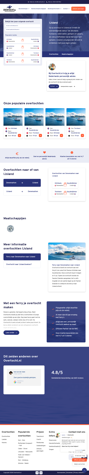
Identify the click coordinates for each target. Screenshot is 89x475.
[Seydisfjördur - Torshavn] (34, 123)
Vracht (39, 439)
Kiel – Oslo (21, 440)
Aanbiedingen (41, 445)
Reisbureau (40, 442)
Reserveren (52, 440)
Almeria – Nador (23, 463)
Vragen (51, 449)
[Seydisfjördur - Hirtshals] (55, 123)
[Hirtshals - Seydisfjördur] (13, 123)
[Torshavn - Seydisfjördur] (76, 123)
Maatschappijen (67, 54)
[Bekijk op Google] (11, 373)
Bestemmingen (23, 8)
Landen (4, 439)
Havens (4, 442)
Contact (65, 8)
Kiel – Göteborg (23, 460)
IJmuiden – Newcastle (25, 452)
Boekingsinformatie (54, 8)
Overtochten (53, 54)
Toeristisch (40, 436)
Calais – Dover (22, 448)
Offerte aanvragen (78, 9)
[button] (11, 332)
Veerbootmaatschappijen (38, 8)
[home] (9, 9)
